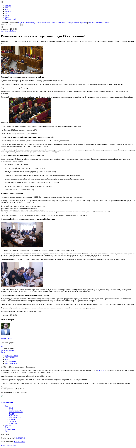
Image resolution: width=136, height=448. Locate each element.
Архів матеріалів (11, 363)
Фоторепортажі (10, 361)
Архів (107, 23)
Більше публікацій (7, 350)
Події (20, 23)
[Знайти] (22, 25)
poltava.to (100, 370)
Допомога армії (10, 19)
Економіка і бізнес (43, 23)
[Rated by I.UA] (5, 398)
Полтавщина (7, 402)
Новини (8, 7)
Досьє (7, 15)
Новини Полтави (11, 356)
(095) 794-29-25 (19, 438)
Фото (7, 13)
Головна (8, 6)
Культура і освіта (73, 23)
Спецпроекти (10, 358)
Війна (7, 17)
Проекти (8, 11)
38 (2, 346)
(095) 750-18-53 (19, 442)
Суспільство (61, 23)
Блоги (7, 9)
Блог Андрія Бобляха (8, 31)
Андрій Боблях (6, 339)
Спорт (53, 23)
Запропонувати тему (8, 445)
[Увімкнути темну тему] (2, 2)
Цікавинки (99, 23)
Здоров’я (91, 23)
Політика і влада (29, 23)
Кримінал (83, 23)
